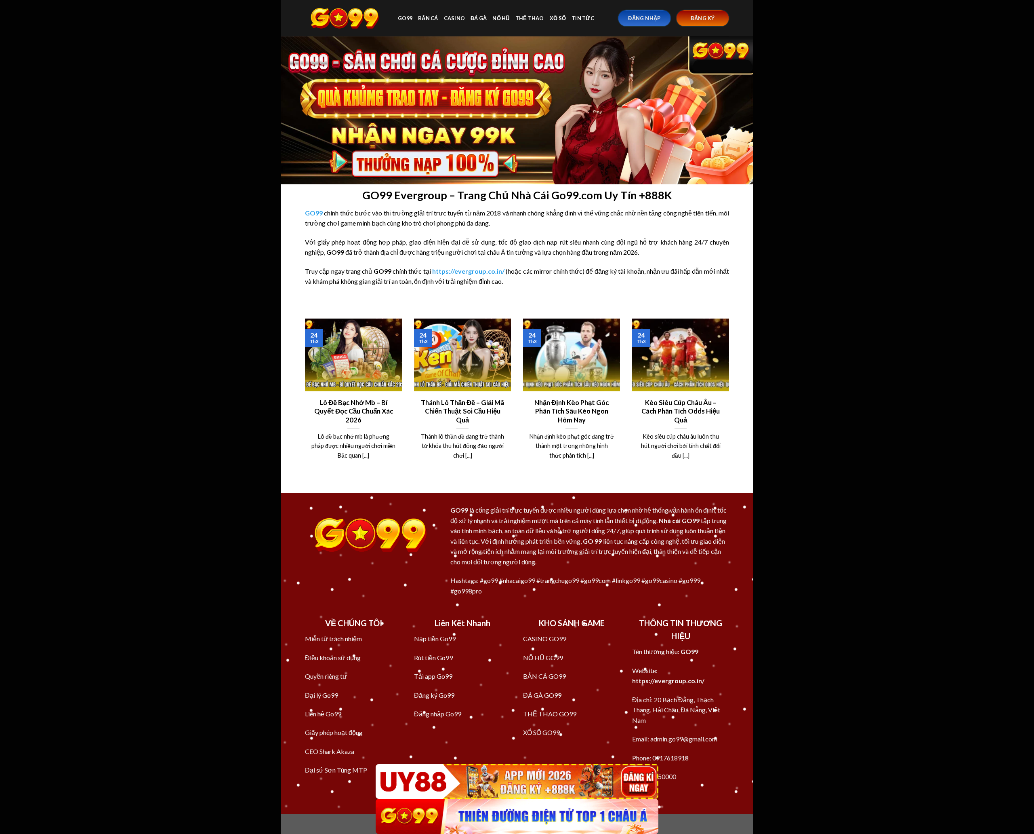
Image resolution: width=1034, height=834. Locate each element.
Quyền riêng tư (326, 676)
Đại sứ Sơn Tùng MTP (336, 770)
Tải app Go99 (433, 676)
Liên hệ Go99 (323, 714)
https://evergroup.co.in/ (668, 680)
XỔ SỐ (558, 18)
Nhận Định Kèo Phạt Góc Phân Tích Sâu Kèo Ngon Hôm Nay (571, 411)
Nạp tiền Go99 (435, 638)
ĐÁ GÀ (479, 18)
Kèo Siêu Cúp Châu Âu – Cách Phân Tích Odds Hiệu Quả (680, 411)
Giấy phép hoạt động (334, 732)
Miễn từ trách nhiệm (333, 638)
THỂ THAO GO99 (549, 714)
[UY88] (517, 781)
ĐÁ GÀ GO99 (542, 695)
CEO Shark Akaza (329, 751)
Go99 (405, 18)
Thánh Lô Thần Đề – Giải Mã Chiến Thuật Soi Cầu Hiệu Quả (462, 411)
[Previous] (303, 399)
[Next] (731, 399)
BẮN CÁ (428, 18)
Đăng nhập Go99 (437, 714)
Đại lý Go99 (321, 695)
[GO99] (345, 18)
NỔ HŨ (500, 18)
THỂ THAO (529, 18)
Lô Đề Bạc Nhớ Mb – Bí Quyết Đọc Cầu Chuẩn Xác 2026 (353, 411)
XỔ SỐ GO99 (541, 732)
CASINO (454, 18)
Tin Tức (583, 18)
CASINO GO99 (544, 638)
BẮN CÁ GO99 (544, 676)
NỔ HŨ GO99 (543, 657)
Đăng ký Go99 (434, 695)
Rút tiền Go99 (433, 657)
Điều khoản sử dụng (333, 657)
